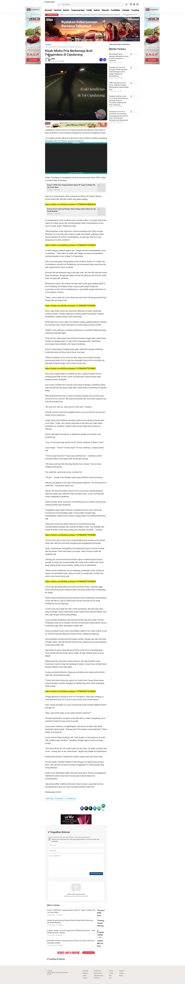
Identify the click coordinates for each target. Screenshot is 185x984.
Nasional (57, 10)
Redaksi (111, 971)
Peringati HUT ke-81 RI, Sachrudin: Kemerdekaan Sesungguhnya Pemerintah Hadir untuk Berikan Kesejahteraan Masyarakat (105, 15)
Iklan (110, 976)
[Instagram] (137, 4)
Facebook (85, 971)
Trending (135, 10)
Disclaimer (97, 978)
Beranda (48, 10)
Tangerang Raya (78, 10)
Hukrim (97, 10)
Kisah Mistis (59, 799)
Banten (66, 10)
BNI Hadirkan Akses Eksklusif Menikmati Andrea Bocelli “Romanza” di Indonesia (119, 57)
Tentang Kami (97, 971)
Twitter (84, 976)
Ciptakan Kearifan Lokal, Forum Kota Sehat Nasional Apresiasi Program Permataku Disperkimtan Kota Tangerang (118, 100)
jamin (53, 59)
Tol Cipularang (70, 799)
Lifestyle (125, 10)
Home (46, 47)
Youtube (85, 978)
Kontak (111, 973)
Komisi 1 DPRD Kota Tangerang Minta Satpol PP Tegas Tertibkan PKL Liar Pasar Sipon (71, 186)
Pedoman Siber (98, 973)
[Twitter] (134, 4)
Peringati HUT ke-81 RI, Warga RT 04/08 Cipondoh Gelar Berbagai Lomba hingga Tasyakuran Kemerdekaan (118, 71)
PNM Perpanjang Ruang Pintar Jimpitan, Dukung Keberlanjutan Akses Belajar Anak (119, 86)
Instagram (85, 973)
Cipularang (49, 799)
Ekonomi (105, 10)
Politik (89, 10)
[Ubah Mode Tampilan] (126, 4)
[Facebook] (131, 4)
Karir (110, 978)
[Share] (104, 59)
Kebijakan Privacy (98, 976)
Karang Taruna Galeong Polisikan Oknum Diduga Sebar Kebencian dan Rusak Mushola (71, 210)
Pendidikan (115, 10)
